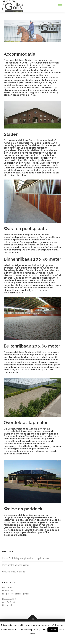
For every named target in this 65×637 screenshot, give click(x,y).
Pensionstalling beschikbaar (15, 564)
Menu (59, 5)
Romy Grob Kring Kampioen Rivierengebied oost (26, 558)
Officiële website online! (13, 571)
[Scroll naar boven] (32, 619)
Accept (53, 629)
